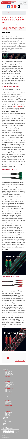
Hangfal (7, 381)
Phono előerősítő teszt (9, 374)
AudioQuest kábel (13, 27)
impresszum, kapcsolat (8, 426)
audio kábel (5, 30)
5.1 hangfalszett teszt (9, 382)
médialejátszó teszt (8, 396)
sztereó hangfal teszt (9, 383)
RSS (4, 424)
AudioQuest (5, 27)
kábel (16, 30)
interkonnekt (5, 28)
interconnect (21, 27)
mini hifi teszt (7, 372)
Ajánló (5, 417)
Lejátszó (8, 394)
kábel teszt (10, 12)
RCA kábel (19, 28)
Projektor (8, 405)
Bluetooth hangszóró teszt (9, 384)
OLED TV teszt (7, 415)
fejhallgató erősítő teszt (9, 391)
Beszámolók (7, 421)
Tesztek (5, 369)
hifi (15, 28)
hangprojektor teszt (8, 386)
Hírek (5, 420)
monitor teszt (7, 414)
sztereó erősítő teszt (8, 371)
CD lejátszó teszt (8, 397)
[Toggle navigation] (21, 3)
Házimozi (7, 377)
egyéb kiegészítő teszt (9, 403)
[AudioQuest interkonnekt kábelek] (14, 56)
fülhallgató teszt (7, 390)
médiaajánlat (6, 427)
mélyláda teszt (7, 385)
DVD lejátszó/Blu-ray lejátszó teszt (11, 395)
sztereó (11, 28)
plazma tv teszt (7, 413)
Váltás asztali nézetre (7, 435)
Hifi (6, 370)
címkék (4, 423)
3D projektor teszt (8, 407)
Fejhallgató (9, 388)
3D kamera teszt (8, 401)
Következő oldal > (20, 360)
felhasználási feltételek (8, 428)
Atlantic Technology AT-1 (18, 106)
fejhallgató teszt (7, 389)
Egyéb (5, 12)
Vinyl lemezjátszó (8, 398)
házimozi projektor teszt (9, 406)
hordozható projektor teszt (10, 408)
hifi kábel (11, 30)
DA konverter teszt (8, 373)
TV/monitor (8, 411)
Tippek (5, 418)
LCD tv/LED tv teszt (8, 412)
